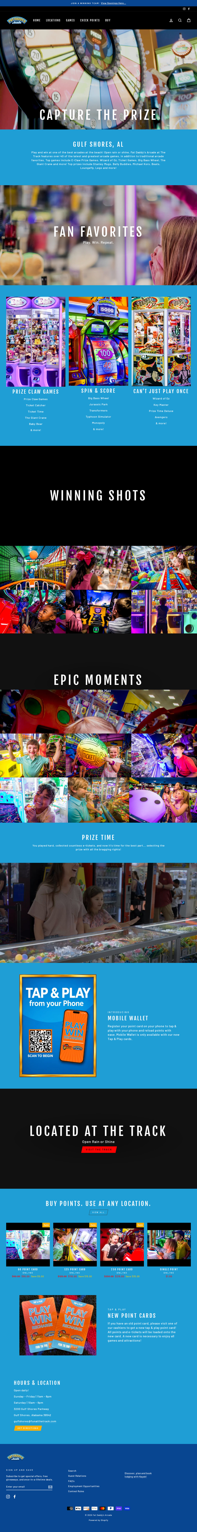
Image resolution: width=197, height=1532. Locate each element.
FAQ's (71, 1481)
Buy (108, 20)
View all (98, 1212)
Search (72, 1470)
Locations (53, 20)
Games (70, 20)
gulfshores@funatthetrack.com (35, 1421)
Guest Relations (77, 1475)
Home (37, 20)
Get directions (28, 1428)
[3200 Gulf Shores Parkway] (98, 1405)
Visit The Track (99, 1149)
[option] (98, 3)
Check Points (90, 20)
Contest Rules (76, 1491)
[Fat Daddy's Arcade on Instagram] (8, 1496)
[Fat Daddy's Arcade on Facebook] (14, 1496)
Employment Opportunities (83, 1486)
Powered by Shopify (98, 1520)
